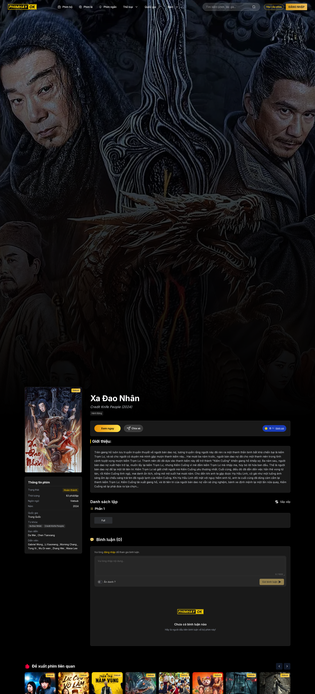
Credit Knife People (54, 526)
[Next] (287, 666)
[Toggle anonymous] (100, 582)
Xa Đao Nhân (35, 526)
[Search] (254, 7)
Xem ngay (107, 428)
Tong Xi (32, 548)
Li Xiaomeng (51, 544)
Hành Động (97, 413)
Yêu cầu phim (274, 6)
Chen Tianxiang (46, 535)
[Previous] (279, 666)
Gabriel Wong (35, 544)
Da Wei (32, 535)
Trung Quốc (34, 516)
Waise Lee (71, 548)
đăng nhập (110, 552)
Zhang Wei (58, 548)
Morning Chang (68, 544)
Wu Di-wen (45, 548)
